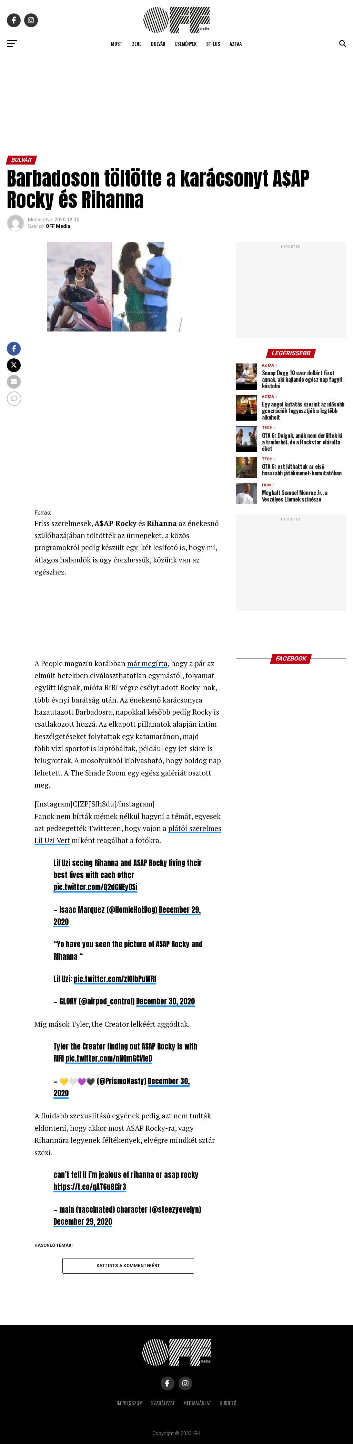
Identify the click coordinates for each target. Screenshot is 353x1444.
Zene (136, 43)
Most (116, 43)
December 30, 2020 (165, 1001)
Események (185, 43)
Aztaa (236, 43)
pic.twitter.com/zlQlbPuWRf (115, 979)
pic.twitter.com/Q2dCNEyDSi (95, 887)
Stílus (213, 43)
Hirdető (228, 1402)
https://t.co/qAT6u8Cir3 (89, 1187)
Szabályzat (163, 1402)
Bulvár (158, 43)
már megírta (147, 663)
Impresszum (130, 1402)
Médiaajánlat (197, 1402)
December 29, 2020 (82, 1221)
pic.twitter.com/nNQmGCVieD (108, 1058)
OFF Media (58, 226)
